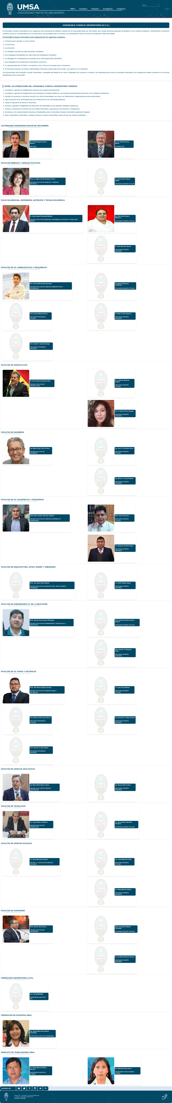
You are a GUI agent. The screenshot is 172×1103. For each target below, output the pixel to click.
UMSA (73, 9)
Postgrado (95, 9)
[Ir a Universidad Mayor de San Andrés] (4, 5)
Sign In (167, 9)
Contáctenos (121, 9)
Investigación (108, 9)
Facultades (83, 9)
